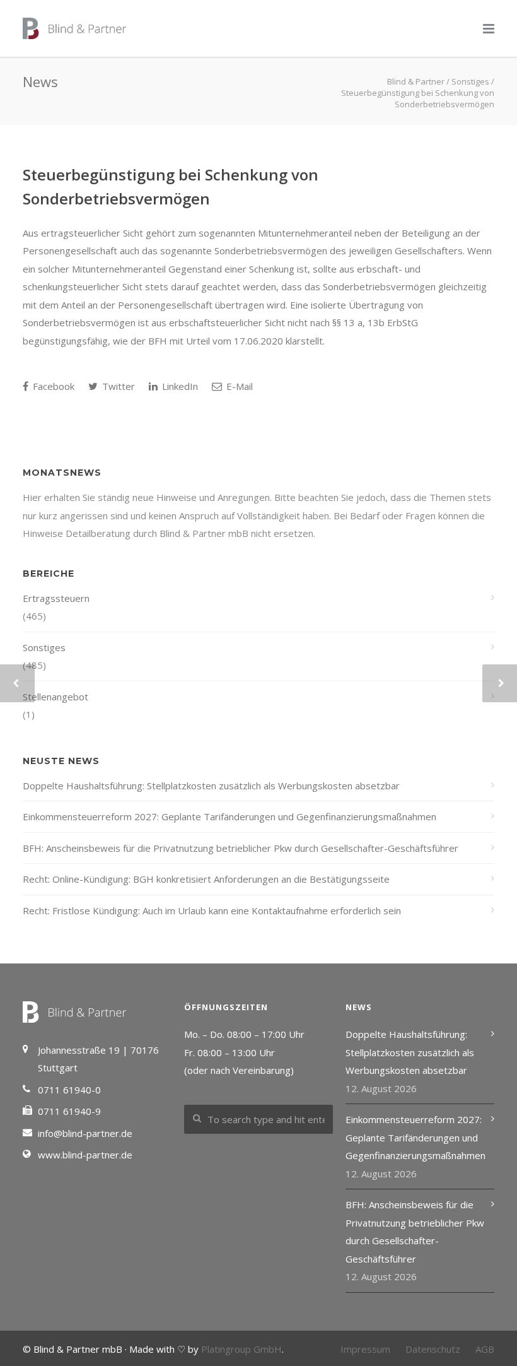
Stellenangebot (55, 696)
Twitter (117, 386)
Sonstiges (44, 647)
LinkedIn (179, 386)
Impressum (365, 1349)
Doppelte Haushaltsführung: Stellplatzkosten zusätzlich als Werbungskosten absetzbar (211, 785)
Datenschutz (432, 1349)
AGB (484, 1349)
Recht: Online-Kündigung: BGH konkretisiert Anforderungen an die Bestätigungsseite (206, 879)
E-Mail (238, 386)
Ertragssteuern (56, 598)
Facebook (52, 386)
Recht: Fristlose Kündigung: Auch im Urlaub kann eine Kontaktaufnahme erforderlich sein (212, 910)
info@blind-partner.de (85, 1133)
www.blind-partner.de (85, 1154)
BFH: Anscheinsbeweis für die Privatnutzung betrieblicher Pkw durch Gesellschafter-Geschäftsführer (240, 848)
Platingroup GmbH (241, 1349)
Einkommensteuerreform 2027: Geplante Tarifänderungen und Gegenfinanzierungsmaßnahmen (229, 816)
